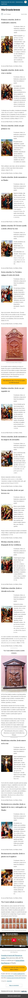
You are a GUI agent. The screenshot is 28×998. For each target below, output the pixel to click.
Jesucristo (9, 981)
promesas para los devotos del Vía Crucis (16, 977)
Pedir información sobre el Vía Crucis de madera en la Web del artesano (14, 381)
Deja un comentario (14, 985)
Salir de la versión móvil (14, 996)
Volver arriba (24, 991)
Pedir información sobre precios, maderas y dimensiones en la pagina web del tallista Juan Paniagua (14, 733)
